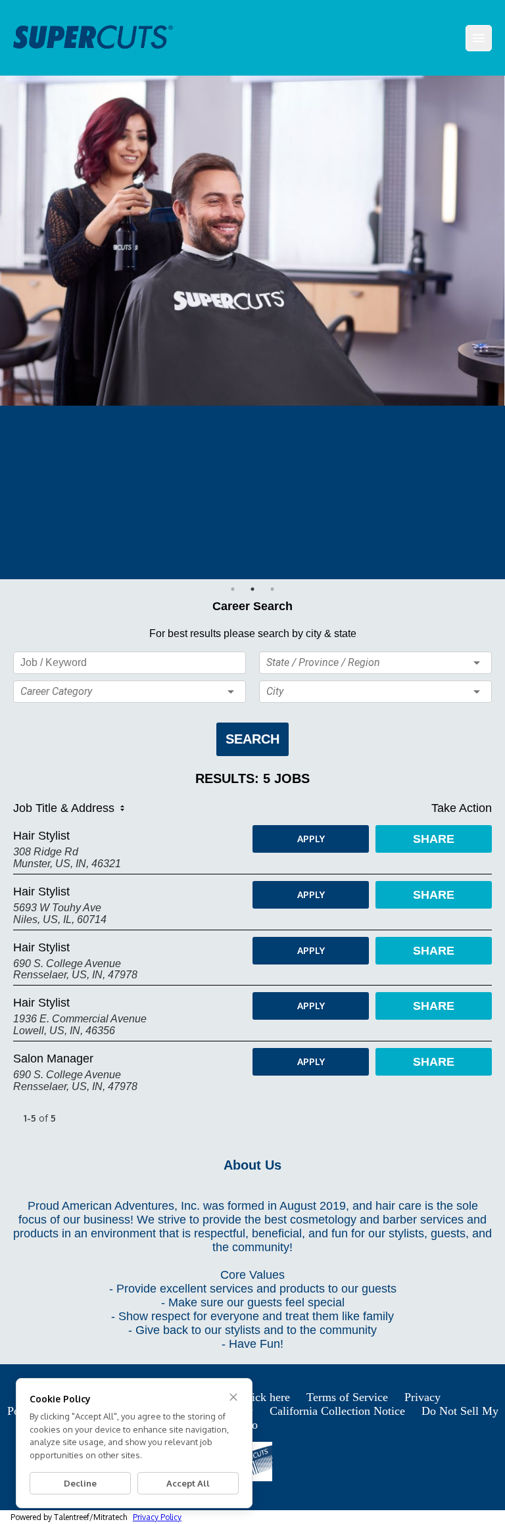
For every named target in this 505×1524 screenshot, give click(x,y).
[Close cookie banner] (233, 1397)
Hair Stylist (41, 835)
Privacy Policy (157, 1517)
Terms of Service (347, 1397)
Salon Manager (53, 1058)
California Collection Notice (337, 1410)
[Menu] (479, 38)
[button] (129, 691)
